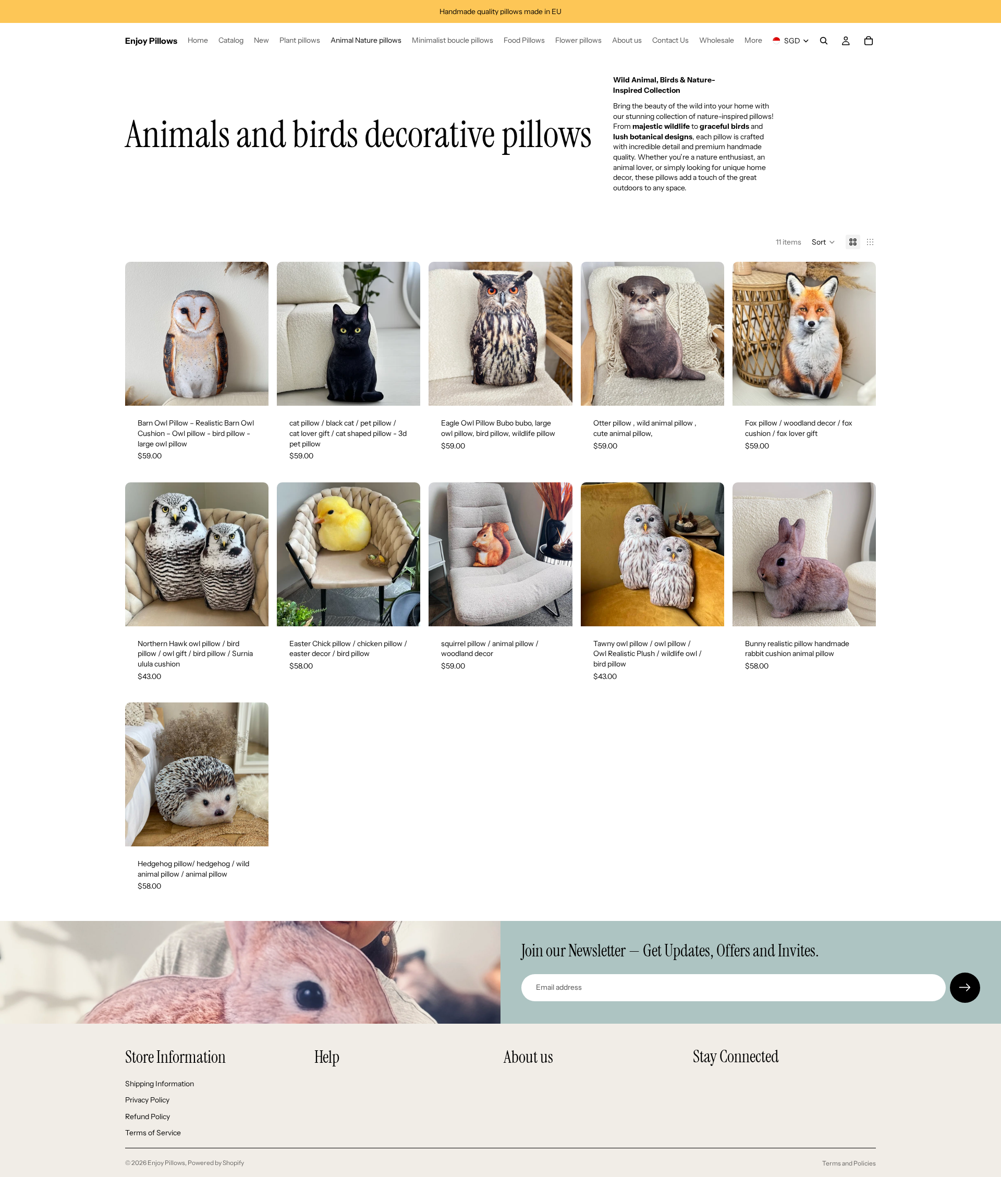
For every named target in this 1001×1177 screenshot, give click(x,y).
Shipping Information (159, 1083)
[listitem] (753, 41)
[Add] (252, 390)
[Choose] (252, 610)
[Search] (823, 40)
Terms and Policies (849, 1163)
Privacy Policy (147, 1100)
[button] (823, 241)
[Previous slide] (140, 333)
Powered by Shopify (216, 1163)
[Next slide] (252, 333)
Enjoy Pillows (166, 1163)
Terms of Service (153, 1133)
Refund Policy (147, 1116)
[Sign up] (965, 988)
